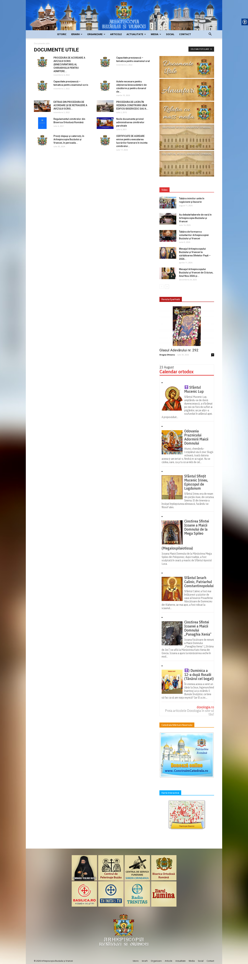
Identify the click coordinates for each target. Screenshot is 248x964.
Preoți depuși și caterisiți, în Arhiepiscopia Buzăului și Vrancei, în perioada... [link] (68, 139)
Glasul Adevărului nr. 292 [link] (178, 350)
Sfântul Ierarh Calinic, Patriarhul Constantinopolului (199, 582)
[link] (124, 15)
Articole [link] (116, 34)
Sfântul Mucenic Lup (194, 389)
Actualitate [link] (135, 34)
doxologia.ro (205, 707)
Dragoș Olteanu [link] (167, 354)
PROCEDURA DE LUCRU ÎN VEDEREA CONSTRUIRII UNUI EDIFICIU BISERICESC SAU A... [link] (132, 105)
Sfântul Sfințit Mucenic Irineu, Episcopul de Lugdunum (196, 482)
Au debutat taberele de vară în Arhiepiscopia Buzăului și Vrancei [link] (195, 218)
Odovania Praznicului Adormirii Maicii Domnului (196, 437)
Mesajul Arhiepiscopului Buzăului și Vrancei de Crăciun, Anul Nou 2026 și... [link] (196, 272)
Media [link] (154, 34)
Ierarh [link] (75, 34)
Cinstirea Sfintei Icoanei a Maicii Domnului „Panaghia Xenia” (197, 628)
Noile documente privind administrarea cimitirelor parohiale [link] (130, 122)
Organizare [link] (95, 34)
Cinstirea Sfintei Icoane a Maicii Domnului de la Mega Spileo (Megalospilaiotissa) (185, 534)
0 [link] (212, 355)
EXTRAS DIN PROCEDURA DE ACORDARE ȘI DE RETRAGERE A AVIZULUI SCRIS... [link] (70, 105)
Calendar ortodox (177, 371)
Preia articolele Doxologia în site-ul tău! (189, 712)
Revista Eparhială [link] (170, 299)
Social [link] (170, 34)
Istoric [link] (61, 34)
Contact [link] (185, 34)
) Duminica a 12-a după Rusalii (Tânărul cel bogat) (199, 674)
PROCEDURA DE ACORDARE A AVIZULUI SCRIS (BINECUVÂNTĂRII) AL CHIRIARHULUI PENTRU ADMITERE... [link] (69, 64)
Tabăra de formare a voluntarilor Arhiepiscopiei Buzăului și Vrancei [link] (194, 235)
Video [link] (164, 190)
